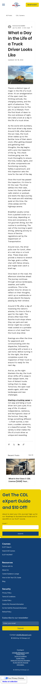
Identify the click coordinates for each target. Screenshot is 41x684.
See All (31, 455)
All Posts (9, 15)
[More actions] (32, 27)
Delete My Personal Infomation (20, 660)
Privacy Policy (20, 654)
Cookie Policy (20, 658)
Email (4, 523)
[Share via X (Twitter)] (14, 444)
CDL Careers (20, 15)
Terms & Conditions (20, 656)
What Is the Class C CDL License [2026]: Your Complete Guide (19, 480)
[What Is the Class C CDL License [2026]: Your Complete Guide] (20, 467)
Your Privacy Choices (16, 678)
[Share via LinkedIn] (19, 444)
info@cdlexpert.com (23, 635)
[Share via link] (23, 444)
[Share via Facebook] (9, 444)
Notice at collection (9, 682)
